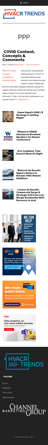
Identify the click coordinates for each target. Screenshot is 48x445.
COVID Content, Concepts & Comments (18, 55)
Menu (25, 3)
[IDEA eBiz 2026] (19, 275)
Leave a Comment (32, 65)
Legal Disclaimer (8, 397)
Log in (31, 437)
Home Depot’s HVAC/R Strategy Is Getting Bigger (29, 115)
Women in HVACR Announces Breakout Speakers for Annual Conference (28, 135)
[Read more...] (24, 100)
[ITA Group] (19, 308)
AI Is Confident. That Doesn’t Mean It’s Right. (29, 152)
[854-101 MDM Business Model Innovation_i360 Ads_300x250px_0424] (19, 341)
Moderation (6, 388)
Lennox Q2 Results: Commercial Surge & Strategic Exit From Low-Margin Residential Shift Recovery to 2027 (30, 195)
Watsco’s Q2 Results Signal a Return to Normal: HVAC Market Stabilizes (28, 174)
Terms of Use (7, 393)
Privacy (5, 383)
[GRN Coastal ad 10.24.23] (19, 242)
